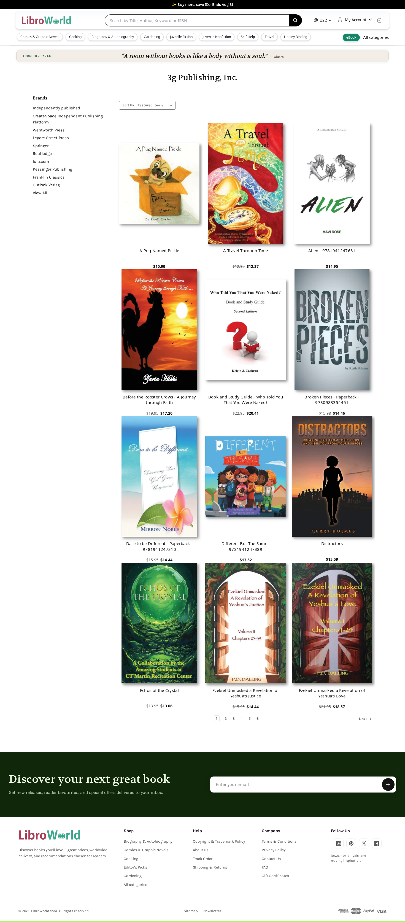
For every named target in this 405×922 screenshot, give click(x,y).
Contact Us (271, 858)
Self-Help (248, 36)
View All (40, 192)
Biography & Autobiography (112, 36)
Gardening (152, 36)
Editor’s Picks (135, 867)
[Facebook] (377, 843)
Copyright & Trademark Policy (219, 841)
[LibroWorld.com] (49, 835)
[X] (364, 843)
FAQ (265, 867)
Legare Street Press (51, 137)
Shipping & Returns (210, 867)
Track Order (202, 858)
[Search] (295, 20)
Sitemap (191, 911)
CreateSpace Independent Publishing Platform (68, 119)
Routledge (42, 153)
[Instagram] (339, 843)
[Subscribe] (388, 784)
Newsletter (212, 911)
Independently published (56, 108)
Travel (269, 36)
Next (363, 718)
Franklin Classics (49, 177)
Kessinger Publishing (52, 169)
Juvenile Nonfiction (216, 36)
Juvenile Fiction (181, 36)
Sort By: (128, 105)
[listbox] (156, 105)
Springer (40, 145)
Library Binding (295, 36)
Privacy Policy (274, 850)
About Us (200, 850)
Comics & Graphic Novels (39, 36)
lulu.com (41, 161)
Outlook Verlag (46, 184)
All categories (376, 37)
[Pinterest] (351, 843)
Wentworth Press (49, 130)
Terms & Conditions (279, 841)
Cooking (75, 36)
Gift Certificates (275, 876)
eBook (351, 37)
